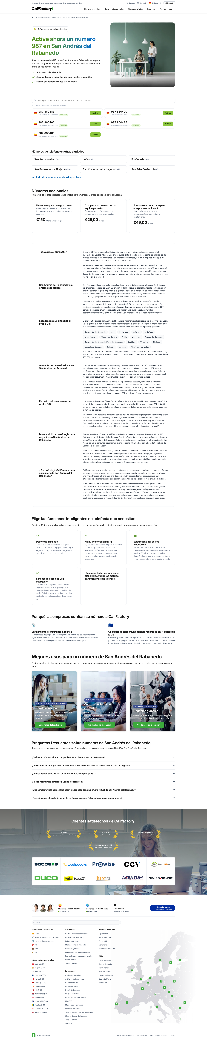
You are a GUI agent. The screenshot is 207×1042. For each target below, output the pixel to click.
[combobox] (77, 922)
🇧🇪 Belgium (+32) (38, 968)
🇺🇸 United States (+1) (40, 1012)
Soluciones (70, 929)
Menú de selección (72, 1009)
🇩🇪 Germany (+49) (39, 983)
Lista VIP (68, 1001)
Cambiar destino (71, 983)
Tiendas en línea (71, 963)
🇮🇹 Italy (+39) (37, 990)
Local (63, 17)
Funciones (69, 971)
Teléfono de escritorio (107, 948)
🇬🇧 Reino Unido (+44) (40, 1001)
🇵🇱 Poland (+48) (38, 997)
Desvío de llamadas (72, 990)
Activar (95, 113)
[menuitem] (93, 9)
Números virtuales (106, 975)
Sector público (70, 960)
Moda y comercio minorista (75, 945)
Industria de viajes (72, 941)
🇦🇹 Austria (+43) (38, 964)
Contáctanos (104, 968)
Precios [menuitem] (163, 9)
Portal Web (103, 941)
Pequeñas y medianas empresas (77, 952)
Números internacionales (43, 960)
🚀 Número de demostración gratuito (46, 937)
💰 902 (35, 952)
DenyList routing (71, 986)
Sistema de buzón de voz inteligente (79, 1012)
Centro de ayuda (105, 964)
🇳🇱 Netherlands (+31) (40, 994)
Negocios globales (72, 948)
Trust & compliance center (158, 1035)
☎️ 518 (34, 945)
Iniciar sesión (169, 3)
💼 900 (35, 948)
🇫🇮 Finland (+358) (39, 975)
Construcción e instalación (75, 937)
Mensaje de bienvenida (74, 1005)
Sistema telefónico (107, 929)
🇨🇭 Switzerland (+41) (40, 1009)
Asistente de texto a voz (74, 979)
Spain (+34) (55, 17)
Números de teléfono (42, 17)
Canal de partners (105, 960)
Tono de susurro (71, 1020)
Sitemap (172, 1035)
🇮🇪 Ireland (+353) (38, 986)
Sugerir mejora (142, 1035)
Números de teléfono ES (42, 929)
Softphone (103, 945)
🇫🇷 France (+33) (38, 979)
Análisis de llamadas (72, 975)
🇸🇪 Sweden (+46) (38, 1005)
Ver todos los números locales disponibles (56, 177)
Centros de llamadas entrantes (76, 934)
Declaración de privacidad (125, 1035)
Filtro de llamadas (71, 994)
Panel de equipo (105, 937)
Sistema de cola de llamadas (76, 1016)
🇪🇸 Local (35, 934)
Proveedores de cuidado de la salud (78, 956)
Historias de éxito (105, 971)
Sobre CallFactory (105, 979)
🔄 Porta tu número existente (43, 941)
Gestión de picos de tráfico (75, 997)
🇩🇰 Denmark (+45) (39, 971)
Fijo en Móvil (103, 934)
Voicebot (68, 1023)
